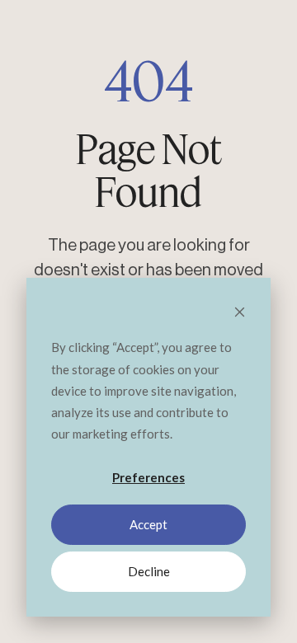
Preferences (148, 477)
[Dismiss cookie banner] (239, 313)
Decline (149, 571)
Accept (148, 524)
